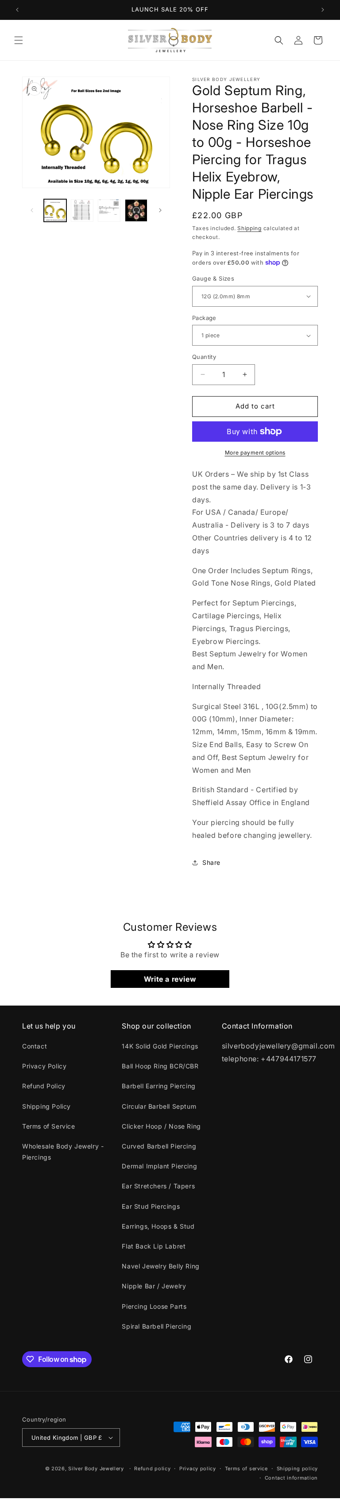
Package (204, 317)
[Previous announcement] (17, 9)
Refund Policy (44, 1086)
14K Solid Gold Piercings (160, 1046)
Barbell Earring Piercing (158, 1086)
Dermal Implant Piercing (159, 1166)
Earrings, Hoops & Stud (158, 1226)
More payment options (255, 452)
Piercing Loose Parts (154, 1306)
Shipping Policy (46, 1106)
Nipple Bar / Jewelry (154, 1286)
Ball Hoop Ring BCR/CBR (160, 1066)
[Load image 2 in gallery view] (82, 210)
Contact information (291, 1478)
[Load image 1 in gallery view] (55, 210)
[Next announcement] (322, 9)
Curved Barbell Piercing (159, 1146)
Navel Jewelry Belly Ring (160, 1266)
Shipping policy (297, 1468)
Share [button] (211, 862)
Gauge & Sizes (213, 278)
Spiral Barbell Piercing (156, 1326)
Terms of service (246, 1468)
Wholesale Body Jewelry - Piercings (63, 1151)
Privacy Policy (44, 1066)
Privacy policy (197, 1468)
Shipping (249, 228)
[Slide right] (160, 210)
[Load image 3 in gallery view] (109, 210)
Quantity (204, 356)
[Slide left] (32, 210)
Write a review (170, 979)
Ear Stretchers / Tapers (158, 1186)
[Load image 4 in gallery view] (136, 210)
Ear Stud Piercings (151, 1206)
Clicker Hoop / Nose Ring (161, 1126)
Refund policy (152, 1468)
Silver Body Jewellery (96, 1468)
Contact (34, 1046)
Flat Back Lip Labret (153, 1246)
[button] (18, 40)
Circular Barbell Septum (159, 1106)
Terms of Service (48, 1126)
